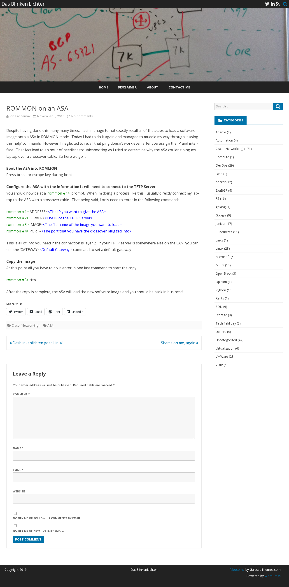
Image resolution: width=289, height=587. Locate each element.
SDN (219, 306)
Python (221, 290)
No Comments (82, 116)
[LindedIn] (273, 4)
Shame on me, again (178, 342)
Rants (220, 298)
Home (103, 87)
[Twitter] (267, 4)
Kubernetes (224, 232)
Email (18, 470)
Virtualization (225, 348)
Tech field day (226, 323)
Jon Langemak (19, 116)
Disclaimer (127, 87)
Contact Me (179, 87)
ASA (50, 325)
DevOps (221, 165)
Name (18, 448)
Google (221, 215)
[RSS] (278, 4)
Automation (224, 140)
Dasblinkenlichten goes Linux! (37, 342)
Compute (222, 157)
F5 (217, 198)
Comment (21, 394)
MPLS (220, 265)
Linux (219, 248)
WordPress (272, 576)
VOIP (219, 365)
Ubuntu (221, 331)
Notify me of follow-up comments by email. (47, 518)
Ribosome (237, 569)
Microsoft (223, 257)
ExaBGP (221, 190)
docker (221, 182)
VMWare (222, 356)
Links (219, 240)
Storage (221, 315)
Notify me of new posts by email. (38, 531)
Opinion (221, 282)
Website (19, 491)
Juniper (221, 223)
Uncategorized (226, 340)
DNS (219, 174)
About (152, 87)
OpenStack (223, 273)
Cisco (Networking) (26, 325)
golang (221, 207)
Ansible (221, 132)
